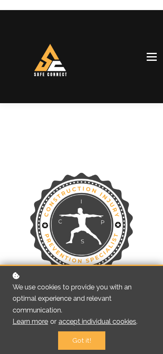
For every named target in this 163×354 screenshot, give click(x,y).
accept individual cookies (97, 321)
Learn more (30, 321)
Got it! (81, 340)
